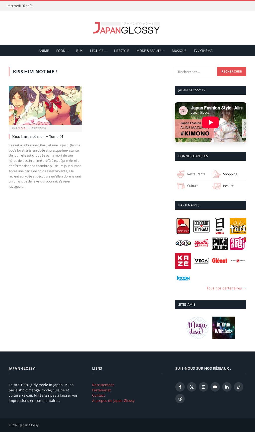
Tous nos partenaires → (226, 288)
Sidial (22, 128)
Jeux (79, 50)
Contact (98, 395)
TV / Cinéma (203, 50)
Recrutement (103, 384)
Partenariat (101, 390)
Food (60, 50)
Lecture (96, 50)
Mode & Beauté (148, 50)
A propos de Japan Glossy (113, 400)
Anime (44, 50)
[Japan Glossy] (127, 28)
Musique (179, 50)
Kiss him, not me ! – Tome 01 (37, 136)
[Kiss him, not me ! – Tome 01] (45, 105)
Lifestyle (121, 50)
